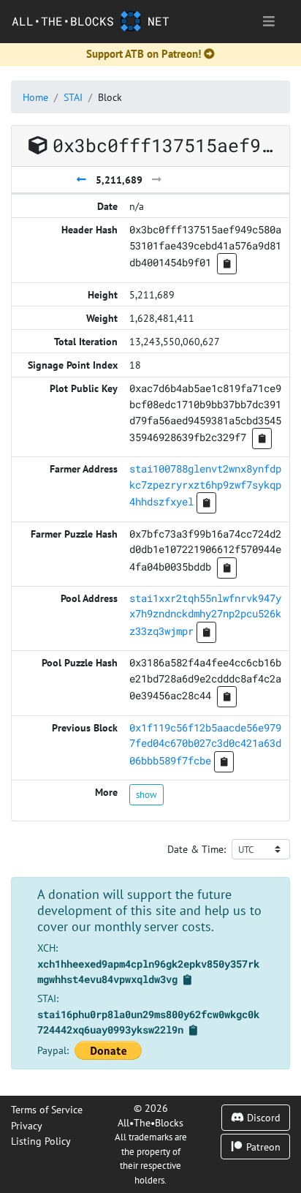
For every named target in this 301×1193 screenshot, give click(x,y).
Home (35, 97)
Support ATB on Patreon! (143, 54)
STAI (73, 97)
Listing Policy (41, 1141)
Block (110, 97)
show (146, 794)
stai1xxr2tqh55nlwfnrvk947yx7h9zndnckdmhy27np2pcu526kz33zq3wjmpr (205, 614)
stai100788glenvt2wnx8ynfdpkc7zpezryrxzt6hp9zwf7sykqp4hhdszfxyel (205, 485)
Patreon (262, 1147)
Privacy (26, 1125)
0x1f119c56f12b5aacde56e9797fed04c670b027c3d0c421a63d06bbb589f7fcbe (205, 743)
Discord (262, 1117)
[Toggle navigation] (268, 21)
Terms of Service (47, 1109)
